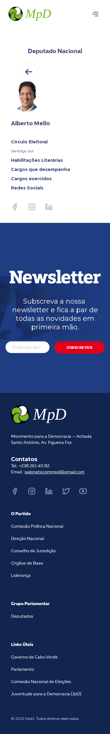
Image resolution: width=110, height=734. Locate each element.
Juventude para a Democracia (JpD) (46, 694)
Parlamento (22, 669)
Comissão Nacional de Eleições (41, 682)
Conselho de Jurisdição (33, 551)
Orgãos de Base (27, 563)
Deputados (22, 616)
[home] (29, 13)
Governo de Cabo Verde (34, 657)
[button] (95, 14)
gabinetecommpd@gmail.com (54, 472)
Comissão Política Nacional (37, 526)
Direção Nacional (27, 539)
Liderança (21, 575)
